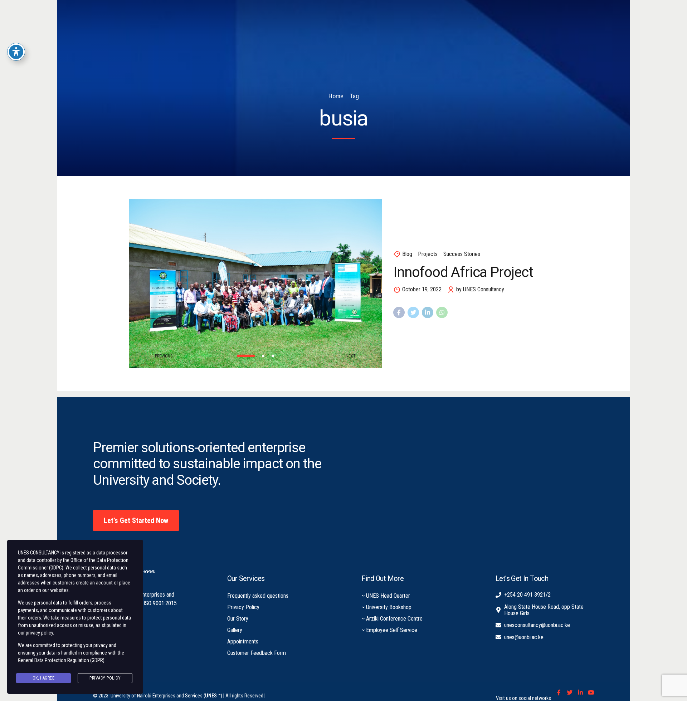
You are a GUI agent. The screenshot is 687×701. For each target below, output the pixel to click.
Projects (428, 254)
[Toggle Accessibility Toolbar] (16, 51)
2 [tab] (263, 356)
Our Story (237, 618)
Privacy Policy (243, 607)
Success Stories (461, 254)
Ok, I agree (44, 678)
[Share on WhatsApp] (442, 312)
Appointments (242, 641)
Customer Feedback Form (256, 653)
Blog (407, 254)
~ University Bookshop (386, 607)
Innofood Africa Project (463, 272)
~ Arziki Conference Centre (392, 618)
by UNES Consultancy (480, 289)
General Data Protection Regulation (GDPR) (61, 660)
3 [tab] (273, 356)
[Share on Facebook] (399, 312)
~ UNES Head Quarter (385, 595)
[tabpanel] (255, 283)
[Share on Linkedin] (427, 312)
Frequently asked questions (257, 595)
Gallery (234, 630)
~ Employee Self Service (389, 630)
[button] (158, 356)
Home (336, 96)
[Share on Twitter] (413, 312)
